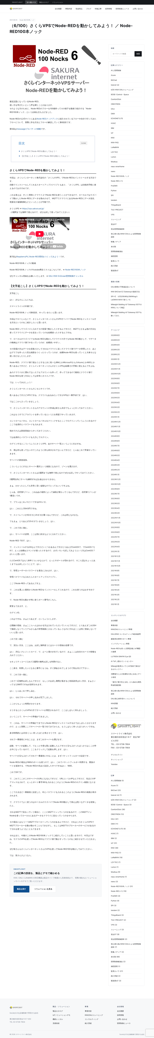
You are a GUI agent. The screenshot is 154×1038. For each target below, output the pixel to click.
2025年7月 (115, 388)
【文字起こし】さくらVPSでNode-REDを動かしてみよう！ (45, 156)
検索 (138, 54)
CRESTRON (115, 104)
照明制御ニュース (122, 9)
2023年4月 (115, 508)
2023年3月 (115, 513)
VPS (112, 215)
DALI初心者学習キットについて (123, 699)
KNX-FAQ (115, 142)
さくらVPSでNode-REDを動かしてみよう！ (39, 151)
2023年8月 (115, 489)
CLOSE (83, 143)
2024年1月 (115, 474)
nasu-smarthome (117, 166)
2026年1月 (115, 359)
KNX (112, 138)
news (113, 171)
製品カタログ (44, 2)
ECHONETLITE (117, 118)
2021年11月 (115, 561)
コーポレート (31, 2)
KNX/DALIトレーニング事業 (121, 629)
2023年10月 (116, 484)
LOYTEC (114, 152)
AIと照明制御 (116, 70)
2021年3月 (115, 595)
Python (113, 190)
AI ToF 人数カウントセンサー (122, 661)
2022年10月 (116, 523)
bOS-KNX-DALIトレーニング (122, 90)
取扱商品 (79, 9)
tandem (114, 200)
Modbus (114, 162)
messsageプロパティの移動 (29, 129)
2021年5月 (115, 590)
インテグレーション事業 (120, 644)
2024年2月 (115, 470)
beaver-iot (115, 85)
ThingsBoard (116, 205)
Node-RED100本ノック (27, 20)
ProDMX (114, 186)
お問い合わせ (138, 9)
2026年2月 (115, 354)
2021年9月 (115, 571)
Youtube (114, 764)
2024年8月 (115, 441)
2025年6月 (115, 393)
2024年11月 (115, 426)
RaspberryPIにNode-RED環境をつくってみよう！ (38, 256)
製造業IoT (114, 271)
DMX (113, 114)
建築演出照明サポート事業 (121, 639)
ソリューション (57, 2)
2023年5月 (115, 503)
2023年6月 (115, 498)
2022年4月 (115, 547)
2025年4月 (115, 402)
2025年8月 (115, 383)
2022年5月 (115, 542)
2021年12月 (115, 556)
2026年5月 (115, 340)
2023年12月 (116, 479)
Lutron (113, 157)
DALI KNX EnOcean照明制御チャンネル (66, 276)
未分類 (113, 247)
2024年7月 (115, 446)
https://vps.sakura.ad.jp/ (33, 208)
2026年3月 (115, 350)
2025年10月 (116, 374)
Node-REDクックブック (47, 119)
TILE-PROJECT (117, 210)
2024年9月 (115, 436)
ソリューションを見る (43, 889)
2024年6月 (115, 450)
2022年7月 (115, 537)
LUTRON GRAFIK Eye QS (121, 656)
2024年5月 (115, 455)
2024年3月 (115, 465)
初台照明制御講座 (117, 229)
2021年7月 (115, 580)
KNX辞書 (114, 703)
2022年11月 (115, 518)
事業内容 (68, 9)
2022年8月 (115, 532)
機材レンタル (58, 1019)
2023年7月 (115, 494)
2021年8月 (115, 575)
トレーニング (116, 219)
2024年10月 (116, 431)
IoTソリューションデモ (61, 1015)
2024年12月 (116, 422)
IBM (112, 128)
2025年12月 (116, 364)
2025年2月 (115, 412)
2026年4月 (115, 345)
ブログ (88, 9)
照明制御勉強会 (117, 251)
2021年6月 (115, 585)
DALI (113, 109)
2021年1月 (115, 604)
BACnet (114, 80)
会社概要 (58, 9)
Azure (113, 75)
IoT (112, 133)
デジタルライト (117, 755)
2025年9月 (115, 378)
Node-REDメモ (117, 181)
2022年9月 (115, 527)
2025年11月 (115, 369)
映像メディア (116, 242)
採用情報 (108, 9)
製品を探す (21, 889)
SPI (112, 195)
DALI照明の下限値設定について (123, 287)
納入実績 (114, 266)
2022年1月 (115, 551)
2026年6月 (115, 335)
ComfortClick (116, 99)
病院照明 (114, 256)
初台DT (114, 224)
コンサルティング (91, 1019)
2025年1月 (115, 417)
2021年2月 (115, 599)
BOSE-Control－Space (120, 94)
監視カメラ (115, 261)
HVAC (113, 123)
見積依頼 (56, 1023)
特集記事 (98, 9)
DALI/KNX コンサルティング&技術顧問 (126, 634)
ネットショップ (117, 759)
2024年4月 (115, 460)
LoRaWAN (115, 147)
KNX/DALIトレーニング (94, 1015)
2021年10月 (115, 566)
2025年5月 (115, 398)
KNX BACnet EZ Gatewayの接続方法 (125, 292)
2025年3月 (115, 407)
